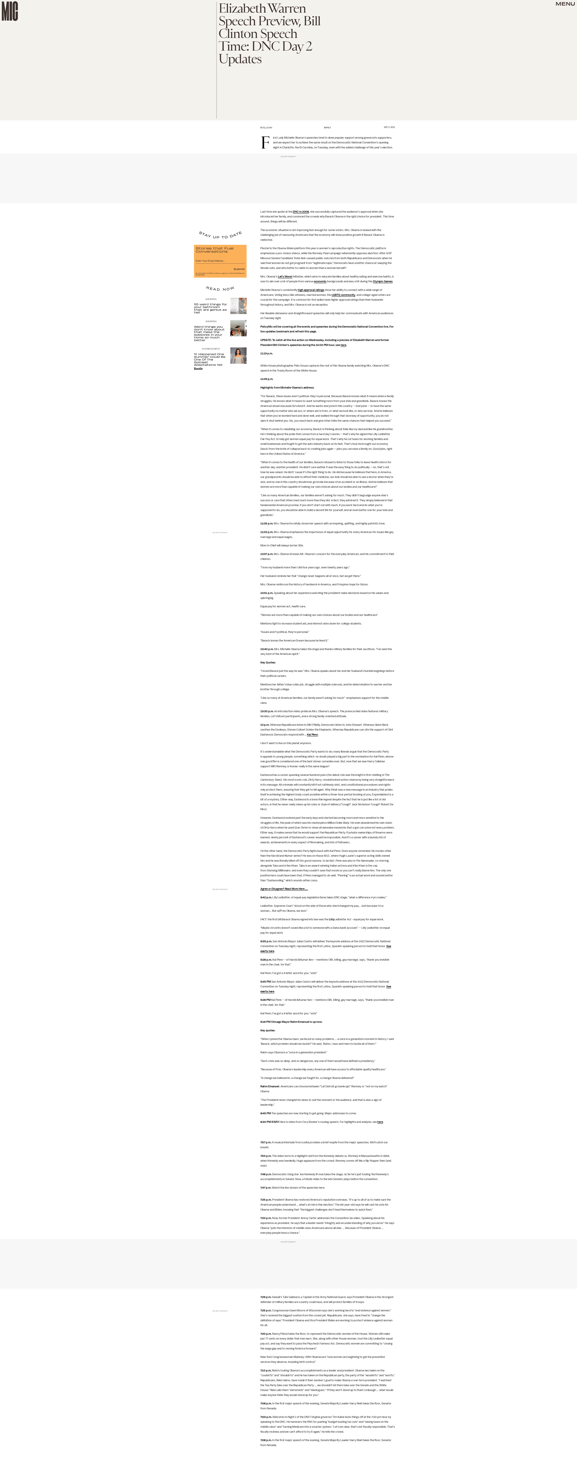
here (343, 345)
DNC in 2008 (301, 211)
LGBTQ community (343, 294)
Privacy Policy (200, 275)
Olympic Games (383, 281)
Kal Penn (312, 734)
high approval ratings (311, 289)
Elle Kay (267, 128)
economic (320, 281)
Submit (239, 268)
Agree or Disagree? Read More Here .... (284, 888)
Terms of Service (236, 273)
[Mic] (10, 11)
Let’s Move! (285, 276)
